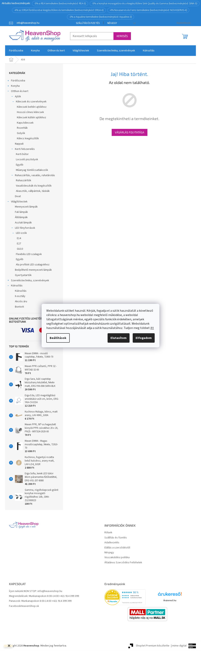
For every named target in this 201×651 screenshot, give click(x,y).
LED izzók (21, 233)
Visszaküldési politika (117, 557)
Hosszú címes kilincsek (30, 112)
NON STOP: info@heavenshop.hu (43, 591)
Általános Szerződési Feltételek (123, 563)
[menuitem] (16, 50)
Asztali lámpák (23, 223)
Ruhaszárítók (23, 180)
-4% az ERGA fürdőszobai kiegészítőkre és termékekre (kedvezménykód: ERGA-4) (59, 10)
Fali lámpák (21, 212)
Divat (18, 196)
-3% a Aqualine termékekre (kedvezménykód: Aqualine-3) (100, 17)
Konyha (15, 86)
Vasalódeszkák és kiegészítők (34, 186)
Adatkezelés (111, 542)
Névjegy (112, 23)
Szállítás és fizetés (88, 23)
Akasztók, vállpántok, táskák (33, 191)
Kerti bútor (22, 154)
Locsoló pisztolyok (27, 159)
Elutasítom (119, 338)
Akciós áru (21, 301)
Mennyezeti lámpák (26, 207)
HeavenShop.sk (30, 606)
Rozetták (22, 128)
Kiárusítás (17, 286)
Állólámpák (21, 217)
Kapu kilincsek (25, 123)
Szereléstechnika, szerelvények (30, 280)
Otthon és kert (19, 91)
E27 (19, 244)
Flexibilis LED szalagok (29, 254)
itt (152, 328)
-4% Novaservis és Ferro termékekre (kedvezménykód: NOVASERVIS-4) (148, 10)
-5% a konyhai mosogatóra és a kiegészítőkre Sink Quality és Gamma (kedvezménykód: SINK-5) (144, 3)
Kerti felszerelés (25, 149)
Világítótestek (19, 202)
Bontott (19, 307)
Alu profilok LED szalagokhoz (32, 265)
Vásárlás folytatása (129, 132)
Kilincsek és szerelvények (31, 102)
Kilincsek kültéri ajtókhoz (31, 117)
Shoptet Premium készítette (152, 646)
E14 (19, 238)
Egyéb (19, 165)
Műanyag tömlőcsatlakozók (32, 170)
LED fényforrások (25, 228)
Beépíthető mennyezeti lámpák (33, 270)
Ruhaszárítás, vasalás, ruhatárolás (35, 175)
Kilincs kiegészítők (28, 138)
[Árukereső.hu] (170, 595)
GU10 (20, 249)
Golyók (21, 133)
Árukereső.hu (169, 600)
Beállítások (58, 338)
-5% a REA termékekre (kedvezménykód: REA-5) (60, 3)
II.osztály (20, 296)
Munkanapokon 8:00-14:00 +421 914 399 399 (54, 596)
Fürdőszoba (18, 81)
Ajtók (18, 96)
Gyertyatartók (23, 275)
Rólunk (108, 532)
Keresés (122, 36)
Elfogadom (144, 338)
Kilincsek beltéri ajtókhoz (32, 107)
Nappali (19, 144)
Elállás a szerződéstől (117, 548)
